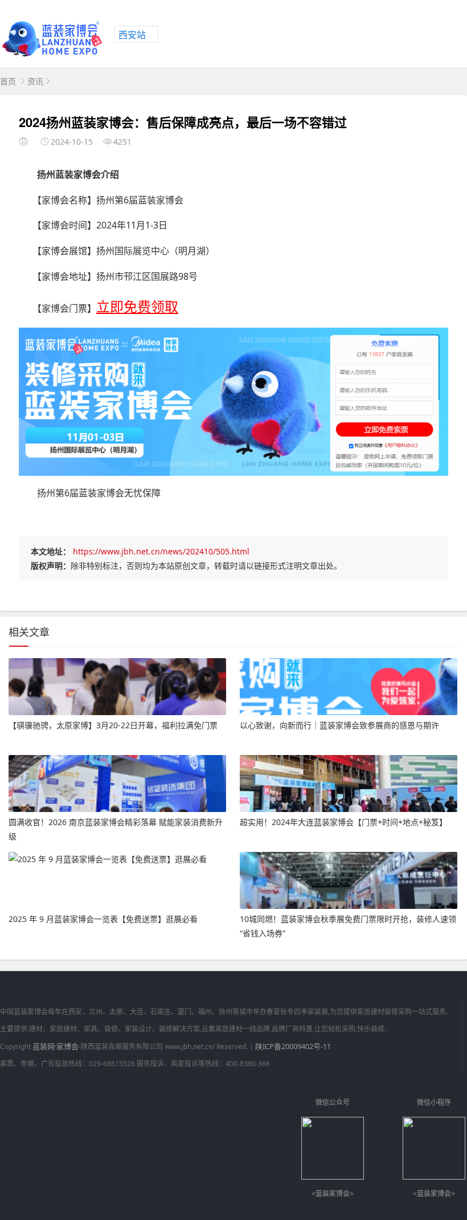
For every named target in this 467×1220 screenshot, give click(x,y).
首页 (8, 81)
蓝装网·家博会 (55, 1046)
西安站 (132, 34)
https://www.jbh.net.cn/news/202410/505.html (161, 551)
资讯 (35, 81)
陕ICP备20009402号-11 (293, 1046)
